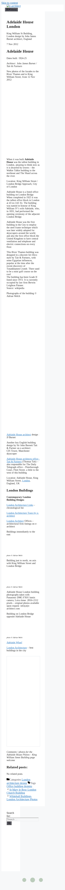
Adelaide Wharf (14, 642)
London (26, 480)
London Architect (15, 521)
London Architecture (17, 647)
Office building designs (19, 786)
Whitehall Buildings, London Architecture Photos (22, 798)
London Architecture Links (20, 505)
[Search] (9, 823)
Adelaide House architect (19, 434)
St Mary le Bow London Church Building (21, 791)
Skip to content (9, 2)
